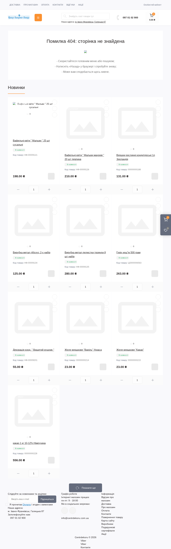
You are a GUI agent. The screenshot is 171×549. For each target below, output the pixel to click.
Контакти (58, 5)
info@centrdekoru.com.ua (75, 518)
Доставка (15, 5)
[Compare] (54, 114)
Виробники (107, 524)
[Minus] (18, 189)
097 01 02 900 (130, 17)
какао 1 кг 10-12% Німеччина (29, 443)
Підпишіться (47, 499)
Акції (80, 5)
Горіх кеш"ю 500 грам (128, 252)
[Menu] (38, 17)
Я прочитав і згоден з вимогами (31, 504)
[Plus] (49, 189)
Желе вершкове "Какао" (130, 349)
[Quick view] (54, 102)
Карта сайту (107, 520)
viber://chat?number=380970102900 (72, 510)
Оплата (45, 5)
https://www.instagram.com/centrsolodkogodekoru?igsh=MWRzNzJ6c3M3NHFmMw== (64, 510)
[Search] (65, 16)
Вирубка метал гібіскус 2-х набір (31, 252)
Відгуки (70, 5)
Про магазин (31, 5)
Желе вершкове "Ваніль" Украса (83, 349)
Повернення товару (112, 517)
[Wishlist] (54, 108)
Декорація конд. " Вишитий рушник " (33, 349)
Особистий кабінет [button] (152, 5)
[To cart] (51, 176)
